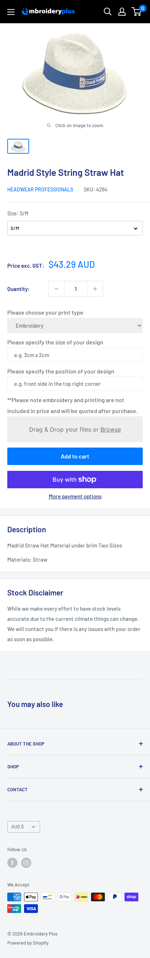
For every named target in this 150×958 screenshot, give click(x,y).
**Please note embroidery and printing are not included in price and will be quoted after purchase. (72, 405)
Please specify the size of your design (55, 342)
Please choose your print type (45, 312)
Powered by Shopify (27, 943)
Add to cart (75, 456)
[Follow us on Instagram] (26, 863)
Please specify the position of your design (60, 371)
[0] (136, 11)
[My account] (122, 12)
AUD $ (17, 826)
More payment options (75, 496)
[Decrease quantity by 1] (56, 288)
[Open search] (108, 12)
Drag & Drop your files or (75, 429)
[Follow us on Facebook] (12, 863)
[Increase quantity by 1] (95, 288)
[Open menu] (11, 12)
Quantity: (18, 289)
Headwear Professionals (40, 189)
